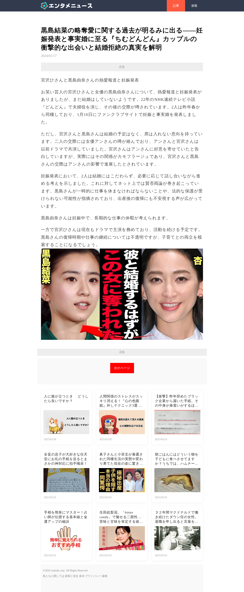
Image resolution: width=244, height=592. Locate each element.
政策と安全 (71, 576)
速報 (194, 5)
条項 (81, 576)
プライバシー (93, 576)
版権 (104, 576)
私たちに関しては (53, 576)
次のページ (122, 368)
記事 (176, 5)
